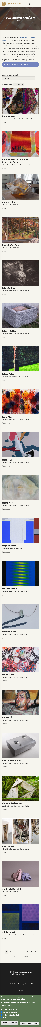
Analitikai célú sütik (10, 1009)
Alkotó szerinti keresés (10, 75)
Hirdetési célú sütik (10, 1018)
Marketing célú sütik (10, 1012)
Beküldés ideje (7, 84)
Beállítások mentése (9, 1023)
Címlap (14, 21)
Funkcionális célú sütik (11, 1015)
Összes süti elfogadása (29, 1023)
